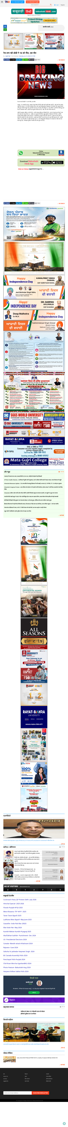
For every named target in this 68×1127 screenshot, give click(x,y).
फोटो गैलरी (27, 1084)
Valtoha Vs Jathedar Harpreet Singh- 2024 (18, 951)
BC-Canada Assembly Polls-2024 (15, 955)
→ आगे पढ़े (62, 844)
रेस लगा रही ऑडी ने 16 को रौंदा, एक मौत (19, 52)
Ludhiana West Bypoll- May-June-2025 (17, 919)
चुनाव (26, 1079)
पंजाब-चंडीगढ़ (48, 1079)
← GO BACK (61, 60)
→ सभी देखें (61, 515)
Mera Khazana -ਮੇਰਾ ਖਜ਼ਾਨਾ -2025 (14, 911)
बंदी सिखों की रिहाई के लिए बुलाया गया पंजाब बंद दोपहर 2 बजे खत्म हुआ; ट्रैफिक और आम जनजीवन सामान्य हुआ (27, 500)
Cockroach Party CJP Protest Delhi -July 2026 (19, 900)
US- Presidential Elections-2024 (15, 939)
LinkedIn (19, 60)
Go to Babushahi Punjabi (33, 2)
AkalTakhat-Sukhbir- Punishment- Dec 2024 (19, 935)
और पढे (34, 992)
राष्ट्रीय (47, 1076)
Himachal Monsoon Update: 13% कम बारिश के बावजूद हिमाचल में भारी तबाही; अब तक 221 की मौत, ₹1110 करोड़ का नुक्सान (33, 483)
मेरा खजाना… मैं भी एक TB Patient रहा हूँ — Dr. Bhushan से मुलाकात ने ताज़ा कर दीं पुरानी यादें (34, 988)
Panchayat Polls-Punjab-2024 (14, 959)
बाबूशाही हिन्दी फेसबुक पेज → (31, 169)
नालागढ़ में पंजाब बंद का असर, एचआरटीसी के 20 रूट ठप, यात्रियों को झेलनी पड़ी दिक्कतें (23, 476)
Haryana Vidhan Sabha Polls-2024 (15, 971)
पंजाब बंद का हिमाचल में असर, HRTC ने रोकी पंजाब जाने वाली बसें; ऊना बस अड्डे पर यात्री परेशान (25, 507)
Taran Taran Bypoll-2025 (12, 915)
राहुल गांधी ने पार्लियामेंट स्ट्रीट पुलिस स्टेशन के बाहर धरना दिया (17, 511)
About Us (5, 1079)
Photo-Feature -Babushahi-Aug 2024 (17, 967)
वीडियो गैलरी (48, 1084)
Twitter (13, 60)
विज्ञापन (26, 1076)
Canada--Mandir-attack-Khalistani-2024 (18, 943)
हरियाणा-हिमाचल (49, 1081)
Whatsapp (25, 60)
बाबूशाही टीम (5, 1084)
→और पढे (62, 1050)
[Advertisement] (41, 135)
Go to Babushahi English (17, 2)
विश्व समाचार (27, 1081)
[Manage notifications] (64, 1123)
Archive (5, 1081)
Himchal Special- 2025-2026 (13, 904)
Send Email (31, 60)
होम (4, 1076)
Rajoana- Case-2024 (10, 947)
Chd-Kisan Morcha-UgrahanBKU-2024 (17, 963)
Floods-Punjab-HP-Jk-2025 (13, 907)
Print (38, 60)
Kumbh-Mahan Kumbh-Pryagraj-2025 (17, 931)
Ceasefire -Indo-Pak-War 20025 (14, 923)
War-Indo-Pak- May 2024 (12, 927)
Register (63, 5)
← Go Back (61, 203)
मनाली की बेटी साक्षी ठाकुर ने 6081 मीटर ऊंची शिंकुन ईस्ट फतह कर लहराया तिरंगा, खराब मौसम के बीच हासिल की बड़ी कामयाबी (31, 496)
